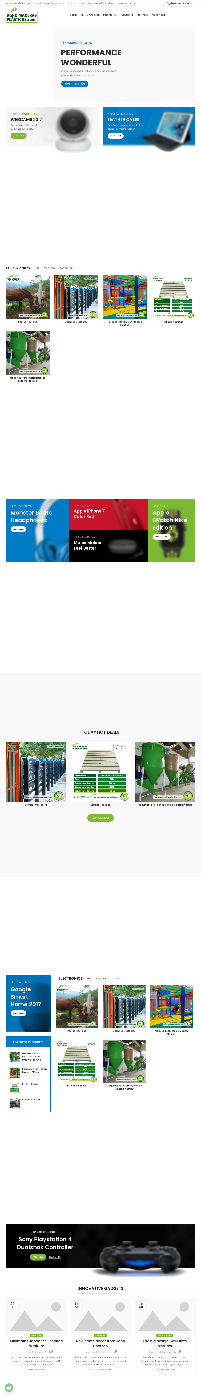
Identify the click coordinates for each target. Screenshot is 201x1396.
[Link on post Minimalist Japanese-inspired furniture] (36, 1316)
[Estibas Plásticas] (173, 297)
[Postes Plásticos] (28, 297)
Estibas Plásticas (173, 322)
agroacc (39, 1352)
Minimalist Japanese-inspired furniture (36, 1343)
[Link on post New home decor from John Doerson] (100, 1316)
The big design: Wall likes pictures (165, 1343)
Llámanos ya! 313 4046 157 (182, 3)
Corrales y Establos (76, 322)
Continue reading (36, 1369)
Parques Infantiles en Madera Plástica (125, 323)
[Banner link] (52, 130)
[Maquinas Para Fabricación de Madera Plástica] (28, 353)
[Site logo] (22, 14)
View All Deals (100, 817)
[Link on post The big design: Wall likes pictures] (164, 1316)
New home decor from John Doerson (100, 1343)
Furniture (36, 1335)
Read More (55, 1257)
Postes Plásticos (27, 322)
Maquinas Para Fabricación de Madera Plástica (27, 379)
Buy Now (38, 1257)
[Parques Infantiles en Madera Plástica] (125, 297)
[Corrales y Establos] (76, 297)
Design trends (165, 1335)
